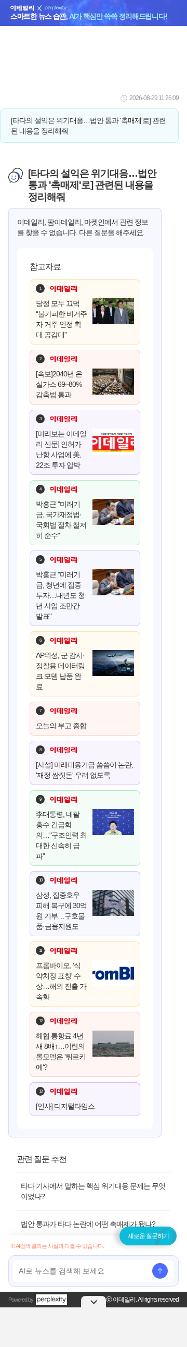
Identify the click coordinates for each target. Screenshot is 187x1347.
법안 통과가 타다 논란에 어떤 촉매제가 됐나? (88, 1224)
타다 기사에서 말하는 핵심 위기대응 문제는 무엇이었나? (93, 1191)
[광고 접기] (93, 1301)
